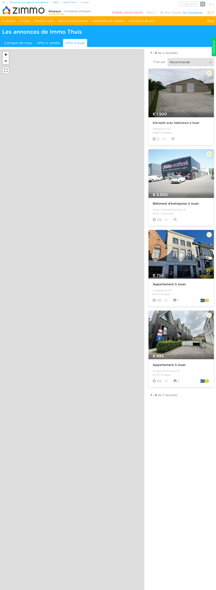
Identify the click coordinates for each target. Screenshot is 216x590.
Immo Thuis (69, 2)
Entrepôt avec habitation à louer (176, 122)
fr (210, 4)
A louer (25, 21)
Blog (210, 21)
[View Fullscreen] (6, 70)
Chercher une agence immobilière (29, 2)
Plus (150, 12)
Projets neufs (44, 21)
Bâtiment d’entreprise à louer (176, 204)
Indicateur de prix (142, 21)
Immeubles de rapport (108, 21)
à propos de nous (18, 43)
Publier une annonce (127, 12)
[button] (6, 55)
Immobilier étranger (77, 11)
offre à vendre (48, 43)
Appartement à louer (169, 284)
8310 (56, 2)
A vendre (8, 21)
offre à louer (75, 43)
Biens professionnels (73, 21)
